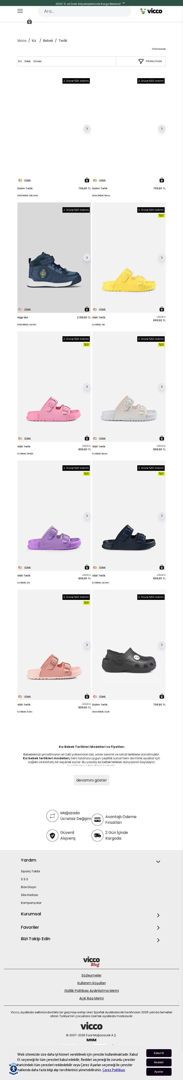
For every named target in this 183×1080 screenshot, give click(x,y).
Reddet (158, 1062)
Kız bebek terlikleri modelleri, (46, 758)
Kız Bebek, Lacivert (100, 582)
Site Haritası (29, 895)
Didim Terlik (25, 188)
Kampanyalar (31, 903)
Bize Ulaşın (28, 887)
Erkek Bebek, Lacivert (26, 324)
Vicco (21, 40)
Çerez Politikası (113, 1070)
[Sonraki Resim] (87, 128)
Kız (34, 40)
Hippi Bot (22, 317)
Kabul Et (159, 1053)
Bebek (48, 40)
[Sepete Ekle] (87, 180)
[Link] (151, 11)
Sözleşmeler (91, 975)
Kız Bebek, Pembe (25, 453)
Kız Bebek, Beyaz (99, 453)
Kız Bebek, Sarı (98, 324)
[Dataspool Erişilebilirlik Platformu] (13, 1068)
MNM (91, 1040)
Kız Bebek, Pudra (24, 712)
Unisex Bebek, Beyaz (101, 195)
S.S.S (24, 879)
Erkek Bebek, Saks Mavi (27, 195)
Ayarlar (158, 1071)
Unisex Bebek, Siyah (100, 712)
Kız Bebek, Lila (23, 582)
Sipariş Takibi (30, 871)
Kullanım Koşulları (91, 983)
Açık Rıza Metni (91, 998)
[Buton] (124, 4)
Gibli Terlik (98, 317)
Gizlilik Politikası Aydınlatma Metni (91, 990)
